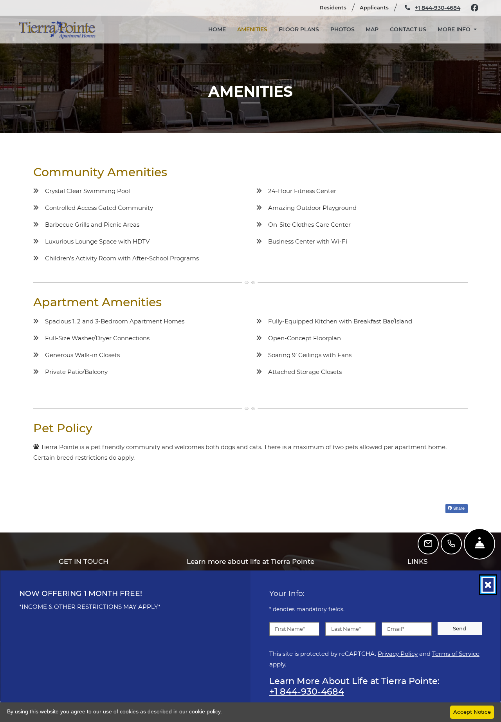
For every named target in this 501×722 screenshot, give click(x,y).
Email (395, 628)
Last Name (346, 628)
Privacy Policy (398, 653)
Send (459, 628)
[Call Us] (451, 543)
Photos (342, 29)
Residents (336, 7)
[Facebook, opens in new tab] (474, 8)
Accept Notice (472, 712)
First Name (290, 628)
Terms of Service (455, 653)
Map (372, 29)
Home (217, 29)
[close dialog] (488, 584)
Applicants (377, 7)
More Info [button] (455, 29)
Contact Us (408, 29)
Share (458, 508)
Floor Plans (299, 29)
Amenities (252, 29)
